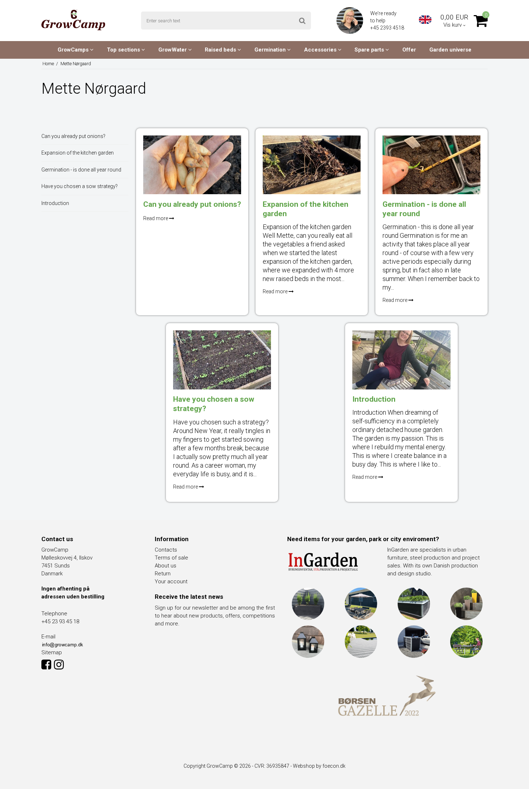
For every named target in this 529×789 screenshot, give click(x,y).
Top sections (124, 49)
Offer (409, 49)
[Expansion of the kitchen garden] (312, 164)
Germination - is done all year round (81, 170)
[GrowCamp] (73, 19)
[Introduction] (401, 359)
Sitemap (51, 652)
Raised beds (221, 49)
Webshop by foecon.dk (319, 766)
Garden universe (450, 49)
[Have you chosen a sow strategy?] (222, 359)
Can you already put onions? (73, 136)
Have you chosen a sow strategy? (79, 186)
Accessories (321, 49)
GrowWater (173, 49)
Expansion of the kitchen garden (77, 153)
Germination (270, 49)
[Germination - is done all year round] (431, 164)
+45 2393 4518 (387, 28)
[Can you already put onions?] (192, 164)
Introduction (55, 203)
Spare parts (369, 49)
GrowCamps (74, 49)
